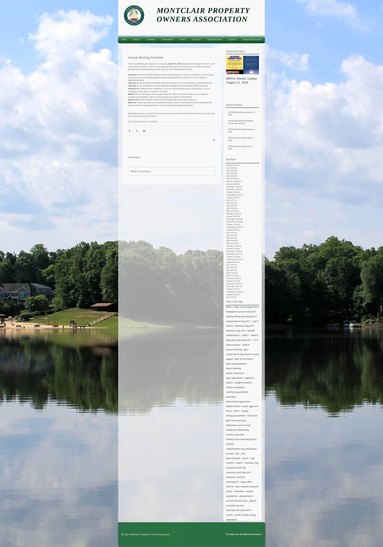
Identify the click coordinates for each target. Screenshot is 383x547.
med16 (239, 462)
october (250, 491)
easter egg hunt (250, 406)
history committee (235, 434)
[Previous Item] (231, 65)
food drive (252, 415)
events (245, 411)
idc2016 (230, 444)
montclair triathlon (235, 477)
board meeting (233, 368)
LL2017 (255, 321)
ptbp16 (252, 500)
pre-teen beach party (236, 500)
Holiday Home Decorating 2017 (241, 316)
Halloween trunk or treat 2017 (241, 311)
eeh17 (237, 411)
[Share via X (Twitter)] (136, 130)
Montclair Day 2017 (244, 325)
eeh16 (229, 411)
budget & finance (243, 382)
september (231, 519)
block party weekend (236, 363)
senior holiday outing (245, 514)
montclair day (251, 462)
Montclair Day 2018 (235, 330)
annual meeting (234, 349)
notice (229, 491)
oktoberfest (231, 496)
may (252, 458)
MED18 (229, 325)
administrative (233, 344)
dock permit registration (238, 401)
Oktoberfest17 (233, 335)
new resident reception (247, 486)
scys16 (229, 514)
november (239, 491)
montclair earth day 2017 (238, 472)
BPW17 (229, 307)
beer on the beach (244, 358)
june (243, 453)
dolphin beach (233, 406)
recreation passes (235, 505)
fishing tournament (235, 415)
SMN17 (245, 335)
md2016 (230, 462)
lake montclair (233, 458)
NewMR (251, 330)
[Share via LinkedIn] (144, 130)
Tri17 (255, 340)
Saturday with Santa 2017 (239, 340)
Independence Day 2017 (238, 321)
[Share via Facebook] (129, 130)
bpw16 (229, 382)
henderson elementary (237, 429)
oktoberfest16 (246, 496)
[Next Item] (254, 65)
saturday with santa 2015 (238, 510)
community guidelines (237, 392)
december (231, 396)
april (246, 349)
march (245, 458)
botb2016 (249, 377)
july (237, 453)
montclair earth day (236, 467)
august (229, 358)
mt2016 (230, 486)
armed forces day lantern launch (242, 354)
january (230, 453)
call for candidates (235, 387)
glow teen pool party (236, 420)
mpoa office (246, 481)
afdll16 (245, 344)
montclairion (232, 481)
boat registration (234, 377)
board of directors (235, 373)
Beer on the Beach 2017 (247, 307)
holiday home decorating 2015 (241, 439)
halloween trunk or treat (238, 425)
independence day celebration (241, 448)
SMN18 (254, 335)
